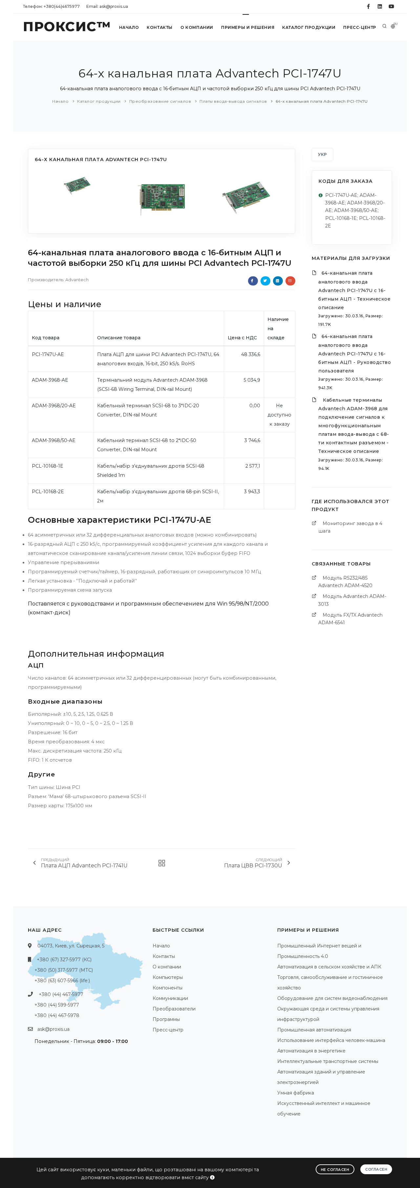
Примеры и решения (247, 27)
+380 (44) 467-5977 (61, 994)
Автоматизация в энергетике (311, 1051)
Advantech (77, 279)
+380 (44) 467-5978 (56, 1015)
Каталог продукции (308, 27)
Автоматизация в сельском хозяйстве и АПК (329, 967)
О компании (196, 27)
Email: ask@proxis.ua (107, 6)
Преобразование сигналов (160, 101)
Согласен (376, 1169)
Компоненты (167, 988)
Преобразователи (174, 1009)
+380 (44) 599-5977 (56, 1005)
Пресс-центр (359, 27)
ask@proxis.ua (53, 1029)
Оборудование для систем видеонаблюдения (332, 998)
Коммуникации (170, 998)
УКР (322, 154)
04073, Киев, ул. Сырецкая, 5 (70, 946)
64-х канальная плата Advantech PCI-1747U (322, 101)
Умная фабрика (295, 1093)
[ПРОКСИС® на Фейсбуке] (368, 6)
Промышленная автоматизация (314, 1030)
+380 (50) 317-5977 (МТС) (63, 970)
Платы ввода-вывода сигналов (233, 101)
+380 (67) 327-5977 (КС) (64, 960)
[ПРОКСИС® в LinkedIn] (380, 6)
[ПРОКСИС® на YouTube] (391, 6)
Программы (166, 1019)
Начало (129, 27)
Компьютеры (168, 977)
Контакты (160, 27)
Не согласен (335, 1169)
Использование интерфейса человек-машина (331, 1040)
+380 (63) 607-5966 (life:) (62, 981)
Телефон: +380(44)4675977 (51, 6)
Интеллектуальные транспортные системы (327, 1061)
